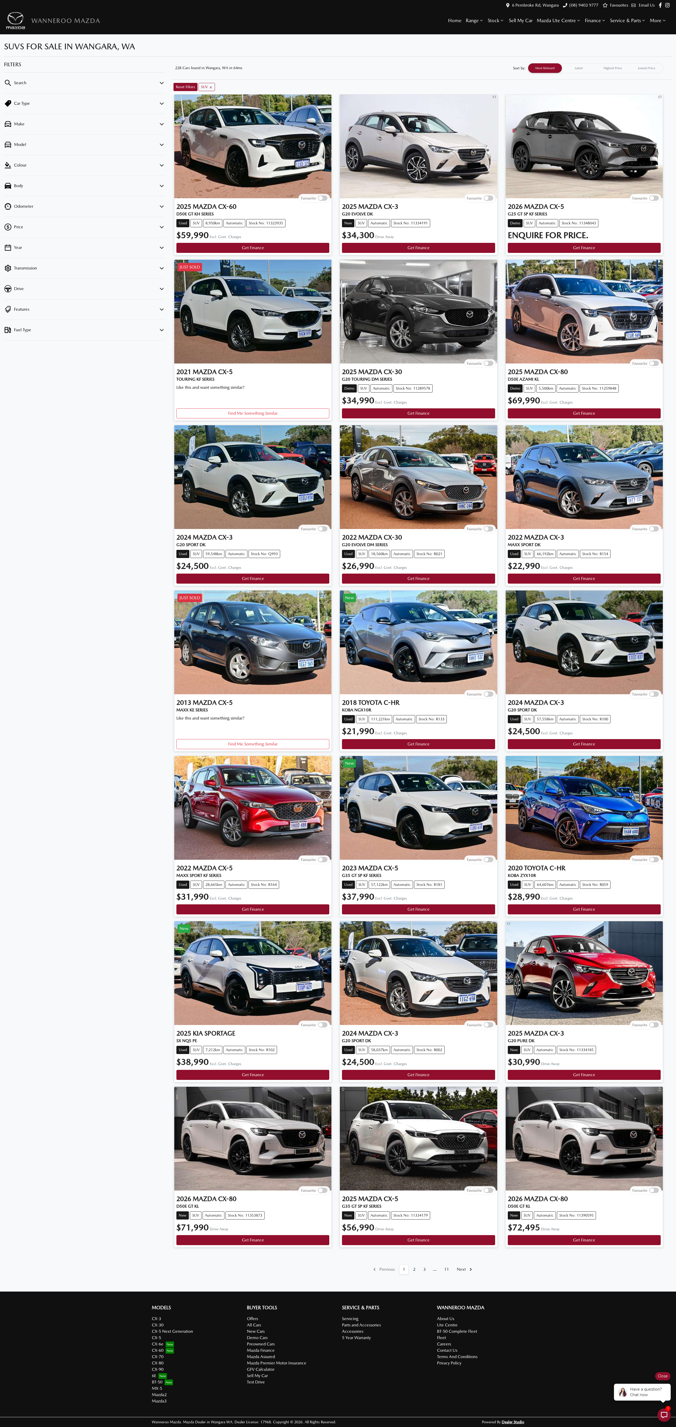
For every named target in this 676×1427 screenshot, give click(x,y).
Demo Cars (257, 1337)
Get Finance (253, 247)
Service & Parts (625, 20)
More (655, 20)
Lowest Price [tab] (646, 68)
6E (154, 1375)
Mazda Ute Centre (556, 20)
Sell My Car (521, 20)
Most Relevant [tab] (545, 68)
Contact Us (447, 1350)
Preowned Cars (261, 1343)
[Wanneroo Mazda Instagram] (668, 5)
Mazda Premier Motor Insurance (276, 1362)
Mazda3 (159, 1401)
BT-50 (157, 1382)
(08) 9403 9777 (583, 5)
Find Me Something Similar (253, 413)
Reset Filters (185, 87)
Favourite (308, 198)
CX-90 (157, 1369)
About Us (445, 1318)
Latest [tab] (579, 68)
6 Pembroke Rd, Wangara (535, 5)
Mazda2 (159, 1394)
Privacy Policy (449, 1362)
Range (472, 20)
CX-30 (157, 1324)
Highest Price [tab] (613, 68)
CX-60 (157, 1350)
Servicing (350, 1318)
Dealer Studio (513, 1422)
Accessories (352, 1331)
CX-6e (157, 1343)
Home (455, 20)
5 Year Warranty (356, 1337)
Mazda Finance (261, 1350)
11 (446, 1269)
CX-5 (156, 1337)
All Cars (254, 1324)
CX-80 (157, 1362)
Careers (444, 1343)
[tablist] (596, 68)
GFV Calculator (260, 1369)
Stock (493, 20)
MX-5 (157, 1388)
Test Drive (256, 1382)
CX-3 (156, 1318)
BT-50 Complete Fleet (457, 1331)
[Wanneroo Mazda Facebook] (661, 5)
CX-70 (157, 1356)
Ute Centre (447, 1324)
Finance (593, 20)
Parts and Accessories (361, 1324)
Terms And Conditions (457, 1356)
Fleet (441, 1337)
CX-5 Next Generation (172, 1331)
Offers (252, 1318)
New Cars (256, 1331)
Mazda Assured (261, 1356)
